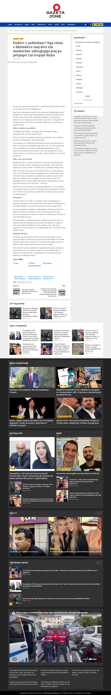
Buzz (65, 468)
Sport (57, 24)
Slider (21, 38)
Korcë (78, 71)
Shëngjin (79, 88)
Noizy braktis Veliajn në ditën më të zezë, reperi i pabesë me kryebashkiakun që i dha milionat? (85, 495)
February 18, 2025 (74, 485)
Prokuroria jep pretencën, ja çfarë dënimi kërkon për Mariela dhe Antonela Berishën (85, 143)
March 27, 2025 (27, 318)
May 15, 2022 (17, 58)
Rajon (27, 24)
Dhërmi (79, 63)
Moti (63, 24)
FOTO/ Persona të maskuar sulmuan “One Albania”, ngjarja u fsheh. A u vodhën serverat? (60, 312)
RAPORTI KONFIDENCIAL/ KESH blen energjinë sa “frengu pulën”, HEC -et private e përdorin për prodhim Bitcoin (78, 392)
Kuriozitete (42, 24)
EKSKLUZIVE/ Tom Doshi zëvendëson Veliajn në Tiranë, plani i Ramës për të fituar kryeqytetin (77, 421)
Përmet (79, 75)
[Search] (90, 24)
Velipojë (79, 79)
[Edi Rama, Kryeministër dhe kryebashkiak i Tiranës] (32, 377)
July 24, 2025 (26, 574)
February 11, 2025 (74, 499)
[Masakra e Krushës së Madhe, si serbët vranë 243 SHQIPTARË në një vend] (78, 349)
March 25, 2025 (57, 318)
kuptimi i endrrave (26, 282)
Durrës (78, 50)
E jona (10, 24)
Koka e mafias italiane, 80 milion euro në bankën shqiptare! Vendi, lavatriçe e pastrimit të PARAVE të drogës (31, 423)
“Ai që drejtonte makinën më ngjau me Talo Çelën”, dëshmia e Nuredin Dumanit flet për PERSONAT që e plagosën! (85, 151)
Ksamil (78, 59)
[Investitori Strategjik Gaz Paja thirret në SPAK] (78, 454)
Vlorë (78, 46)
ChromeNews (78, 693)
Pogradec (79, 67)
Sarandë (79, 92)
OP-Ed (50, 24)
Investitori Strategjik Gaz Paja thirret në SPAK (77, 473)
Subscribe (99, 24)
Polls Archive (78, 103)
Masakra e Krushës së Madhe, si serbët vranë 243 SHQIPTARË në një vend (93, 348)
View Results (88, 100)
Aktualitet (18, 24)
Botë (33, 24)
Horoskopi (71, 24)
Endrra (19, 282)
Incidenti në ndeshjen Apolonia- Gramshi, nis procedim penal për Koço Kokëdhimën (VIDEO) (30, 312)
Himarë (79, 54)
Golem (78, 84)
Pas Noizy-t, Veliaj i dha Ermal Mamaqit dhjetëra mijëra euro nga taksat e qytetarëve (83, 481)
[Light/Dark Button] (86, 24)
